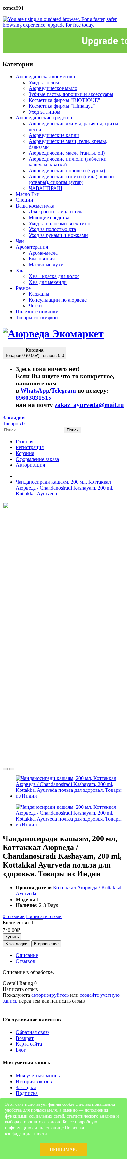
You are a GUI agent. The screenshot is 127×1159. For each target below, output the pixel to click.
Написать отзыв (44, 916)
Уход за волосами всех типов (61, 223)
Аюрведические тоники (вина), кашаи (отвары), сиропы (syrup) (71, 179)
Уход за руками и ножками (58, 235)
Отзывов (25, 961)
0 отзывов (14, 916)
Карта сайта (29, 1044)
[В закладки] (5, 769)
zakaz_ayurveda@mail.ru (89, 404)
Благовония (42, 258)
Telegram (63, 390)
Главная (24, 441)
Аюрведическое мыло (53, 88)
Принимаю (63, 1149)
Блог (21, 1050)
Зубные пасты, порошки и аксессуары (71, 94)
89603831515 (33, 397)
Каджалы (39, 294)
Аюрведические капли (54, 135)
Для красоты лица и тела (56, 211)
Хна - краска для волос (54, 276)
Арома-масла (43, 253)
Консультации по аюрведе (58, 300)
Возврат (25, 1038)
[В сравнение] (11, 769)
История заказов (34, 1081)
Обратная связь (32, 1032)
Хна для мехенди (48, 282)
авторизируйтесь (50, 995)
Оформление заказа (37, 459)
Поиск (72, 430)
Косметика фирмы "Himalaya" (62, 106)
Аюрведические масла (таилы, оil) (67, 153)
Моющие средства (49, 217)
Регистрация (30, 447)
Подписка (27, 1093)
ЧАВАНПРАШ (45, 188)
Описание (27, 955)
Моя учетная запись (38, 1075)
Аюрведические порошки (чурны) (67, 170)
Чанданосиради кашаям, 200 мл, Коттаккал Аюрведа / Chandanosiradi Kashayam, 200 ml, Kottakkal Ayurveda (64, 487)
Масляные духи (46, 264)
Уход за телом (44, 82)
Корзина (25, 453)
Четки (35, 305)
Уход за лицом (44, 112)
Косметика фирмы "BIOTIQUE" (64, 100)
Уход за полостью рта (52, 229)
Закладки (26, 1087)
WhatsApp (35, 390)
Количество (16, 922)
